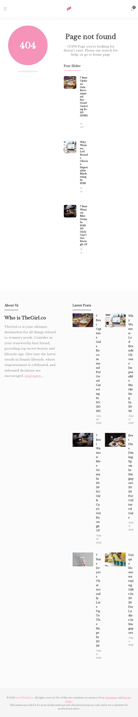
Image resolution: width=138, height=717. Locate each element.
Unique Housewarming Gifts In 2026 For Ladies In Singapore (131, 593)
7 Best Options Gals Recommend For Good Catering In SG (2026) (98, 363)
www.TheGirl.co (24, 697)
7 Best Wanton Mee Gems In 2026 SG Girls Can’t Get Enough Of (98, 483)
